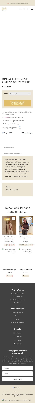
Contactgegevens (17, 312)
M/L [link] (26, 245)
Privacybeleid (6, 394)
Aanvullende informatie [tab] (12, 153)
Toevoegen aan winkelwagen (17, 103)
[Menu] (32, 9)
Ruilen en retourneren (17, 322)
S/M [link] (23, 245)
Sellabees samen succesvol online (22, 392)
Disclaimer (18, 396)
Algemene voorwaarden (17, 394)
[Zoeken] (27, 9)
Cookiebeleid (29, 394)
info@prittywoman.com (17, 300)
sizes (6, 94)
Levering (17, 319)
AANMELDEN (18, 379)
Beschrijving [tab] (9, 147)
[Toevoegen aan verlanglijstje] (29, 20)
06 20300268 (17, 303)
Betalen (17, 316)
